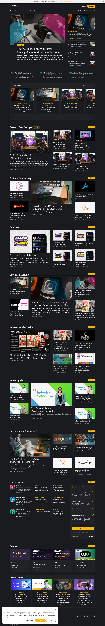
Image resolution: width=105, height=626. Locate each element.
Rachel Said (35, 418)
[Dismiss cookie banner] (55, 609)
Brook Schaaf (14, 399)
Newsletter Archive (40, 497)
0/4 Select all (75, 536)
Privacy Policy (75, 534)
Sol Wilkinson (20, 509)
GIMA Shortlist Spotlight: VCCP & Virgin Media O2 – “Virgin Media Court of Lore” (42, 489)
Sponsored (21, 592)
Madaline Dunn (80, 474)
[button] (32, 11)
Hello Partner (16, 624)
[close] (103, 2)
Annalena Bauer (80, 404)
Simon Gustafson (15, 419)
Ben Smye (42, 602)
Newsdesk (71, 38)
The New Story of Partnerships (42, 511)
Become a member (87, 85)
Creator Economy (72, 31)
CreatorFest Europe (72, 103)
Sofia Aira (20, 62)
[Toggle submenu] (36, 10)
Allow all (40, 620)
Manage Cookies (29, 620)
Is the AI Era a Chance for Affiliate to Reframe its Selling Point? (58, 513)
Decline (51, 620)
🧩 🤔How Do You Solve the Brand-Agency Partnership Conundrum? (59, 501)
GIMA (36, 485)
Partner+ (55, 509)
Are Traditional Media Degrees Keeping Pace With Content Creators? (58, 489)
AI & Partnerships (39, 509)
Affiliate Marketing (47, 103)
